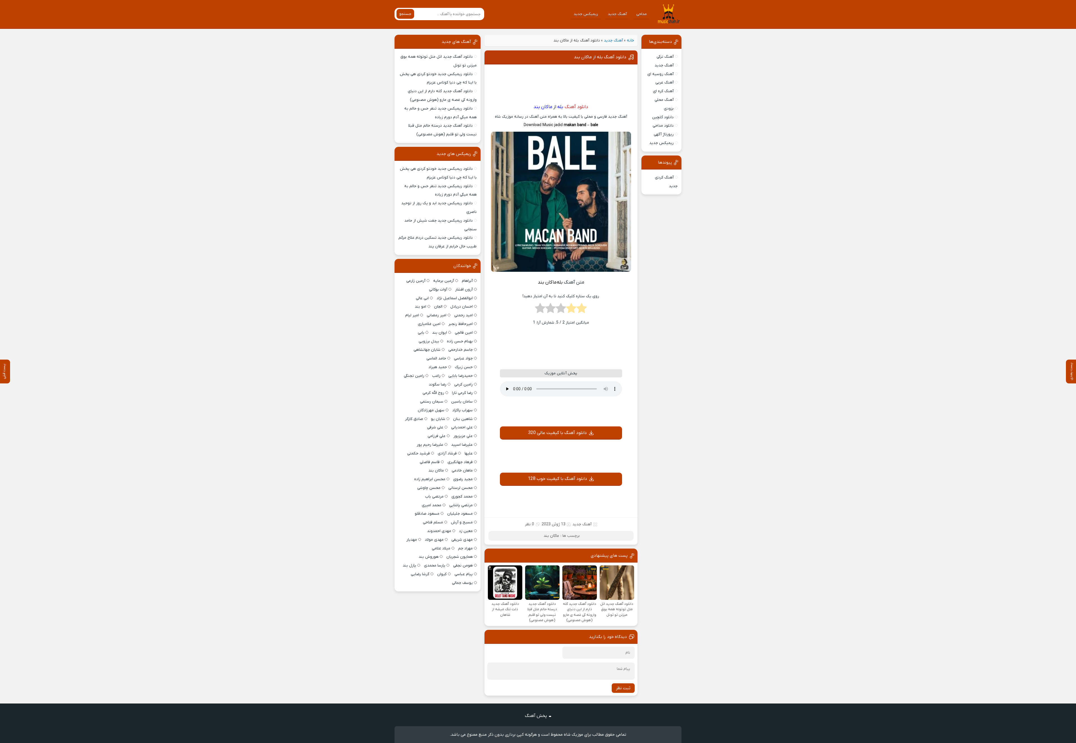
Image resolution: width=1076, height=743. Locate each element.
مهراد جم (465, 548)
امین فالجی (464, 332)
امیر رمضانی (436, 315)
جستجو (405, 13)
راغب (436, 376)
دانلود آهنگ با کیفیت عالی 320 (557, 433)
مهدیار (411, 539)
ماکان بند (551, 535)
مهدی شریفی (462, 539)
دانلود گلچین (663, 117)
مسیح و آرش (462, 522)
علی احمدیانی (462, 427)
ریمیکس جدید (586, 14)
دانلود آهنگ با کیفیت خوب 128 (557, 479)
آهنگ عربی (664, 82)
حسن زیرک (464, 367)
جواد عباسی (463, 358)
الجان (438, 306)
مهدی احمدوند (439, 531)
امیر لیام (412, 315)
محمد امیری (431, 505)
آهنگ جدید (617, 14)
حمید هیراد (437, 367)
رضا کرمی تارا (462, 393)
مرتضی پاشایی (461, 505)
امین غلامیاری (429, 324)
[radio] (581, 310)
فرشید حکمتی (418, 453)
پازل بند (409, 565)
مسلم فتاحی (433, 522)
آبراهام (467, 281)
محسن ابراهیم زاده (429, 479)
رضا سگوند (437, 384)
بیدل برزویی (429, 341)
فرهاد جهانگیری (460, 462)
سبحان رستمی (431, 401)
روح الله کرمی (433, 393)
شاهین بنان (463, 419)
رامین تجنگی (414, 376)
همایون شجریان (459, 556)
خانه (630, 40)
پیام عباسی (463, 574)
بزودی (669, 108)
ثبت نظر (623, 688)
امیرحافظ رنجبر (460, 324)
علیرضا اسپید (462, 444)
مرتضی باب (434, 496)
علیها (469, 453)
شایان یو (438, 419)
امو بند (420, 306)
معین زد (466, 531)
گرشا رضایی (420, 574)
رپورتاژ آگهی (664, 134)
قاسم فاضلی (430, 462)
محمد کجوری (462, 496)
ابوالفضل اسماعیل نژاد (455, 298)
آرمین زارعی (415, 281)
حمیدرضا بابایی (460, 376)
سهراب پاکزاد (462, 410)
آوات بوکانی (438, 289)
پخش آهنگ (536, 716)
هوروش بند (429, 556)
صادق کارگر (414, 419)
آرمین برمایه (443, 281)
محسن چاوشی (428, 488)
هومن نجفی (463, 565)
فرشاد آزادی (447, 453)
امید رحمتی (463, 315)
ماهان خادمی (462, 470)
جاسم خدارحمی (460, 349)
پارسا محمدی (434, 565)
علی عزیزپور (463, 436)
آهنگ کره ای (663, 91)
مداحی (641, 14)
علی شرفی (435, 427)
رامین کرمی (463, 384)
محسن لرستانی (460, 488)
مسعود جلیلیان (460, 513)
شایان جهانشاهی (427, 349)
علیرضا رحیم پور (430, 444)
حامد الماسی (436, 358)
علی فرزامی (437, 436)
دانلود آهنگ (576, 107)
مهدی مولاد (434, 539)
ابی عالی (422, 298)
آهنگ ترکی (665, 56)
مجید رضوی (463, 479)
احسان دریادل (461, 306)
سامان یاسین (462, 401)
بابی (421, 332)
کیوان (442, 574)
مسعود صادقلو (427, 513)
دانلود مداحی (663, 125)
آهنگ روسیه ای (660, 74)
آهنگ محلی (664, 100)
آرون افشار (464, 289)
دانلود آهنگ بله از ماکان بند (600, 57)
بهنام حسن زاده (460, 341)
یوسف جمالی (462, 583)
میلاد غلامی (441, 548)
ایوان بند (439, 332)
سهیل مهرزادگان (431, 410)
